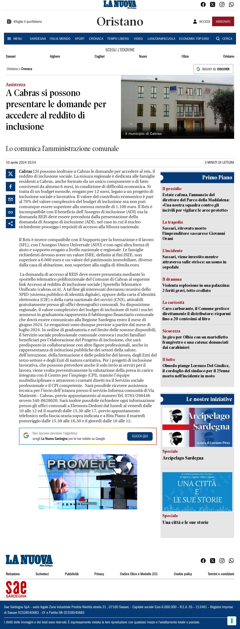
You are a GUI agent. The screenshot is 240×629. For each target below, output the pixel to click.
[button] (88, 482)
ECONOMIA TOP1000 (194, 39)
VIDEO (138, 39)
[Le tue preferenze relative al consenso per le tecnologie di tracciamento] (231, 620)
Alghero (55, 56)
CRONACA (96, 39)
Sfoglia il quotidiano (27, 22)
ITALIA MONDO (60, 39)
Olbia (185, 56)
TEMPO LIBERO (118, 39)
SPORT (80, 39)
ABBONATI (223, 22)
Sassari (10, 56)
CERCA (227, 39)
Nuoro (143, 56)
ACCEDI (204, 22)
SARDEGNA (38, 39)
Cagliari (100, 56)
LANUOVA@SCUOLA (161, 39)
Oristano (228, 56)
